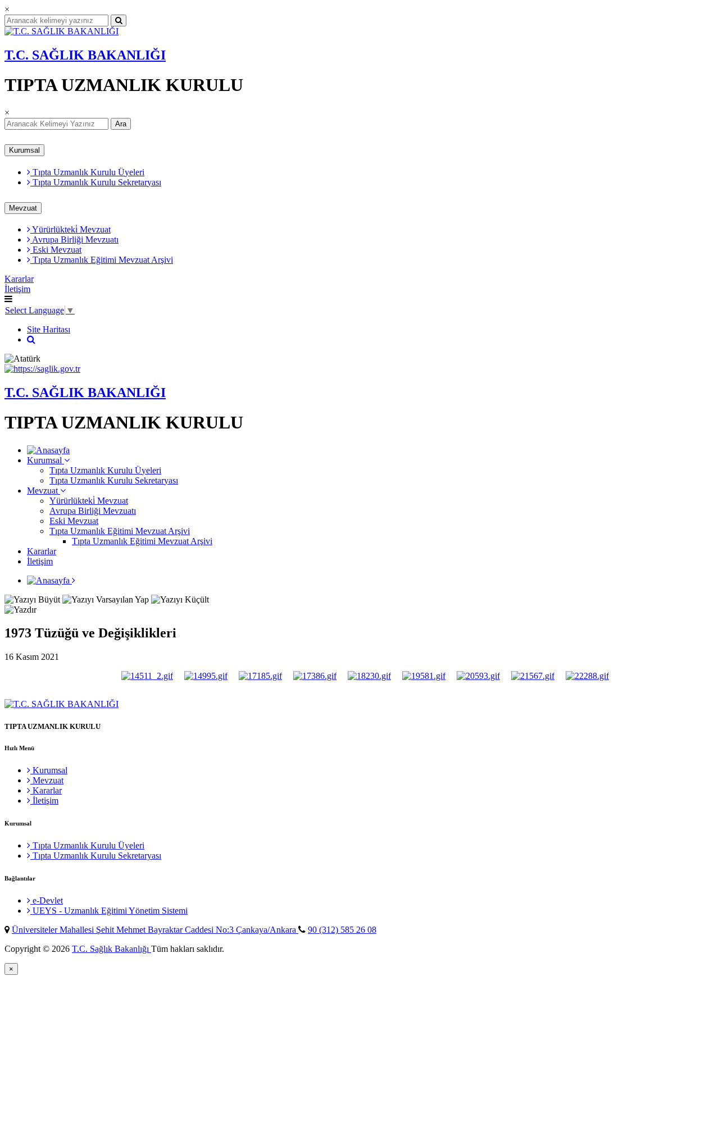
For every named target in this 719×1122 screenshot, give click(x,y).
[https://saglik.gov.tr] (42, 368)
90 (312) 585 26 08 (342, 929)
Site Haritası (48, 329)
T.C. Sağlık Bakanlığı (111, 949)
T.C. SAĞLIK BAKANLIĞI (85, 55)
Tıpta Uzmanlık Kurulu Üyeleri (87, 172)
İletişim (17, 289)
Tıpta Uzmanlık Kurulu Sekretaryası (95, 182)
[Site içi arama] (31, 339)
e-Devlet (46, 900)
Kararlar (19, 279)
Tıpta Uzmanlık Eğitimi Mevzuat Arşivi (101, 259)
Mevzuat (23, 208)
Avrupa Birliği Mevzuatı (74, 239)
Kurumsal (24, 150)
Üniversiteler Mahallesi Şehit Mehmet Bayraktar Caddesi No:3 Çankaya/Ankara (155, 929)
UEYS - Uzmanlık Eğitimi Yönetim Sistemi (109, 910)
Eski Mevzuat (55, 249)
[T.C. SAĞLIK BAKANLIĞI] (61, 31)
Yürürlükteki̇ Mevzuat (70, 229)
